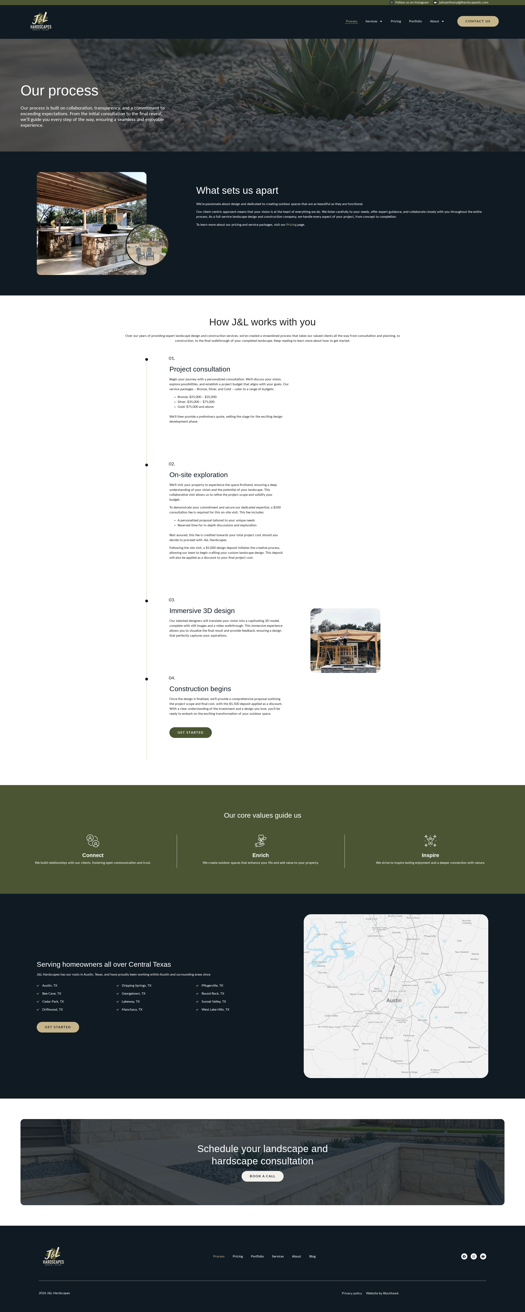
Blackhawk (391, 1293)
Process (351, 21)
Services (371, 21)
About (434, 21)
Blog (312, 1256)
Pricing (396, 21)
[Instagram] (474, 1256)
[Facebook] (464, 1256)
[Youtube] (483, 1256)
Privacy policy (352, 1293)
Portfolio (415, 21)
